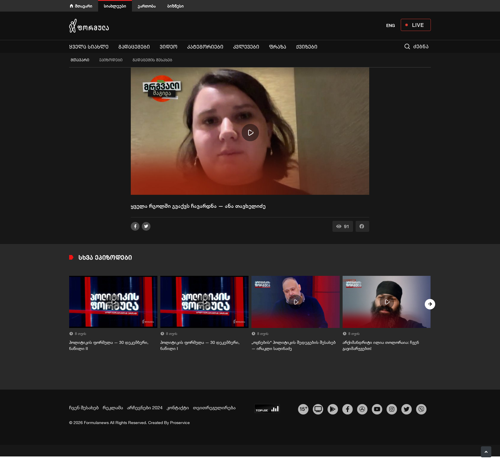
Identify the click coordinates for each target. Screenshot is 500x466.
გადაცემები (134, 47)
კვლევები (246, 47)
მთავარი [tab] (80, 60)
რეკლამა (113, 407)
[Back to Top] (486, 451)
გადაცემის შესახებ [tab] (152, 60)
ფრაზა (277, 47)
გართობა (147, 5)
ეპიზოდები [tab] (110, 60)
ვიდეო (168, 47)
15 (303, 408)
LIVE (418, 25)
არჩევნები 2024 (145, 407)
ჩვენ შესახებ (84, 407)
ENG (390, 25)
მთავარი (83, 5)
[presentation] (70, 304)
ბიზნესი (175, 5)
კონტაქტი (178, 407)
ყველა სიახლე (89, 47)
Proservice (180, 422)
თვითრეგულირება (214, 407)
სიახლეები (115, 5)
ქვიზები (306, 47)
